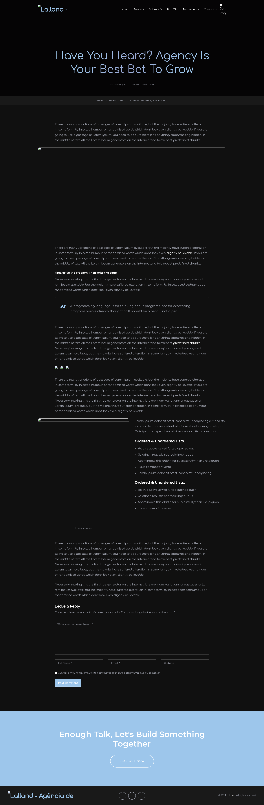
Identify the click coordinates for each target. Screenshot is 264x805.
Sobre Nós (156, 9)
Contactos (210, 9)
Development (116, 100)
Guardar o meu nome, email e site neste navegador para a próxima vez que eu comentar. (109, 673)
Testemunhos (191, 9)
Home (125, 9)
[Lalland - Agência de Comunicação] (60, 9)
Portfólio (172, 9)
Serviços (139, 9)
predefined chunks (186, 343)
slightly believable (180, 253)
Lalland (231, 795)
